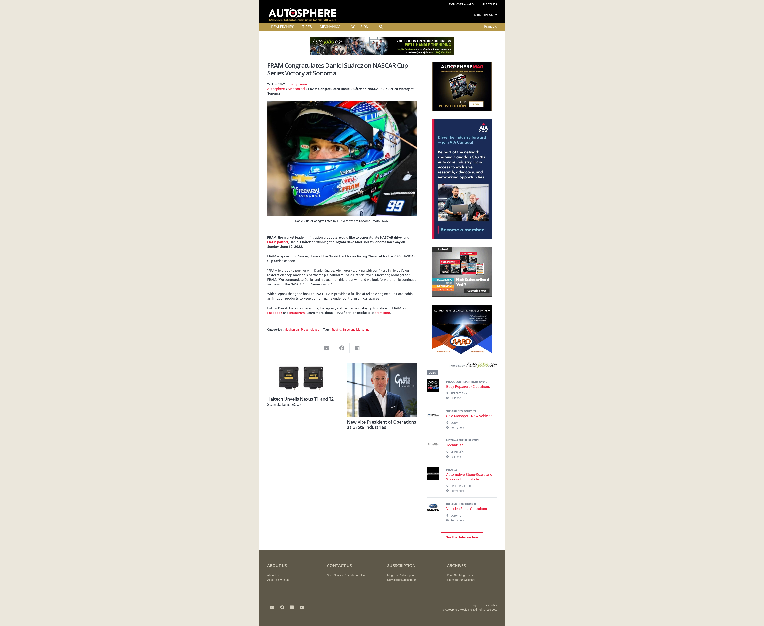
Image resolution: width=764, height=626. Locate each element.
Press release (310, 329)
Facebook (274, 313)
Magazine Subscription (401, 575)
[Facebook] (282, 607)
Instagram (297, 313)
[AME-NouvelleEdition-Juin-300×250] (462, 110)
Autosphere (276, 89)
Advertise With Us (278, 580)
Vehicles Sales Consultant (466, 509)
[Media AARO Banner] (462, 353)
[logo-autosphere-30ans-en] (302, 15)
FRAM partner (277, 242)
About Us (273, 575)
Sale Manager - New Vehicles (469, 416)
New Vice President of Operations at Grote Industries (381, 424)
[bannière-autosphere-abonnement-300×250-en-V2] (462, 295)
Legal (474, 605)
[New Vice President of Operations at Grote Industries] (382, 390)
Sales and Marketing (355, 329)
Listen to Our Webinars (461, 580)
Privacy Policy (488, 605)
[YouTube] (302, 607)
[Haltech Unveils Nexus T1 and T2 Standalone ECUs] (302, 379)
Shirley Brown (298, 84)
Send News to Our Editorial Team (347, 575)
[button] (496, 14)
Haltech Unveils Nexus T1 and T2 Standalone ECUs (300, 401)
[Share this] (342, 348)
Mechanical (296, 89)
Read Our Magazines (460, 575)
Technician (454, 445)
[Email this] (326, 348)
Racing (336, 329)
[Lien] (462, 366)
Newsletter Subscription (402, 580)
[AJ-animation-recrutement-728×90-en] (382, 54)
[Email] (272, 607)
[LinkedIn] (292, 607)
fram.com (382, 313)
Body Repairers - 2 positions (468, 386)
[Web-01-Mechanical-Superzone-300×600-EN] (462, 238)
